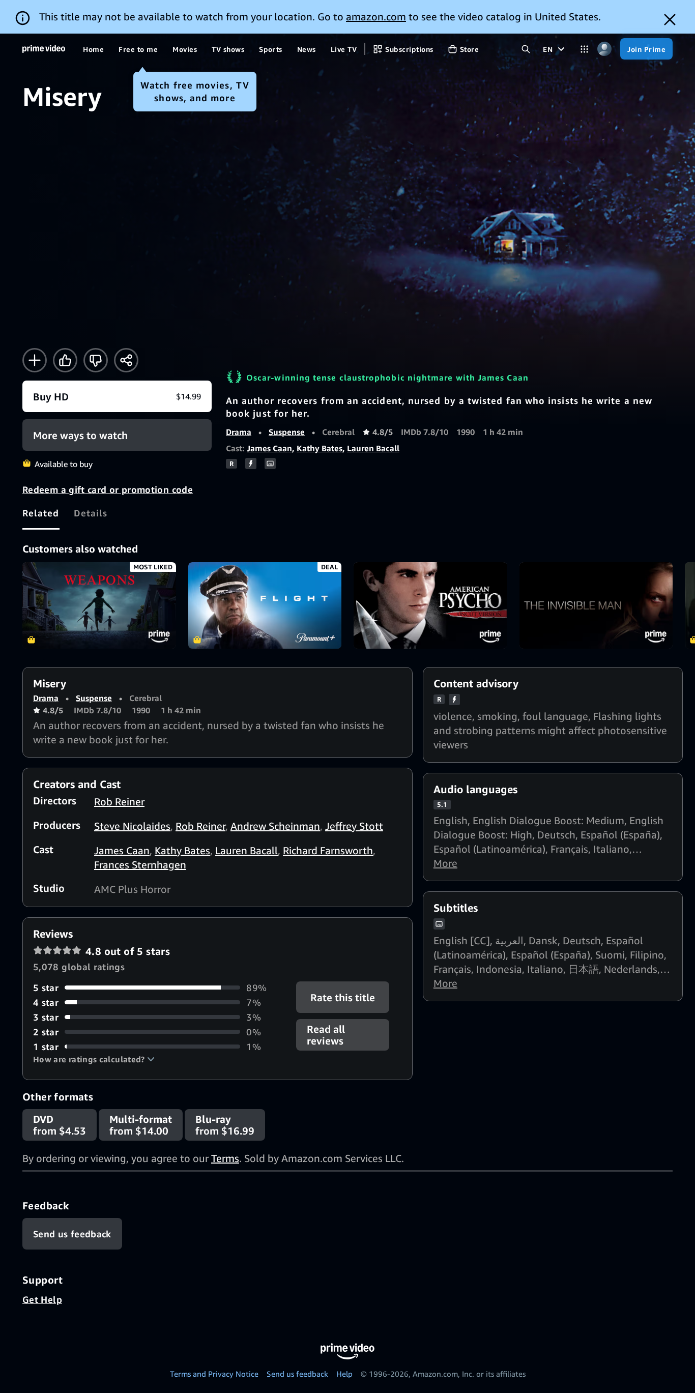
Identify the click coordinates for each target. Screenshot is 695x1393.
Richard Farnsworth (328, 850)
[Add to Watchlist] (34, 360)
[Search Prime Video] (526, 49)
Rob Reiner (119, 801)
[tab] (41, 513)
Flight (265, 605)
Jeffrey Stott (354, 826)
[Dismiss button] (669, 20)
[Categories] (584, 49)
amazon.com (376, 16)
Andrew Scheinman (275, 826)
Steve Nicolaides (132, 826)
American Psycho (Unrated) (430, 605)
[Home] (43, 49)
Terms (225, 1158)
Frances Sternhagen (140, 864)
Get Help (42, 1299)
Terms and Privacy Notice (214, 1373)
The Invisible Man (596, 605)
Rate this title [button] (343, 997)
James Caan (269, 448)
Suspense (287, 432)
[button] (94, 1059)
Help (344, 1373)
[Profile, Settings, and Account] (604, 49)
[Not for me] (95, 360)
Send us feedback (297, 1373)
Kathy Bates (319, 448)
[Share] (126, 360)
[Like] (65, 360)
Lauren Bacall (373, 448)
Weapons (99, 605)
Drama (238, 432)
